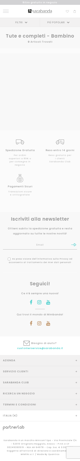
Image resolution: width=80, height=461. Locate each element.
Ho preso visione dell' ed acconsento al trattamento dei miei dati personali (40, 260)
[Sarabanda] (40, 11)
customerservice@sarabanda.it (40, 348)
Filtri (19, 22)
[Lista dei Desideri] (67, 11)
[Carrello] (75, 11)
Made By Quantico (48, 454)
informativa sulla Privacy (53, 258)
